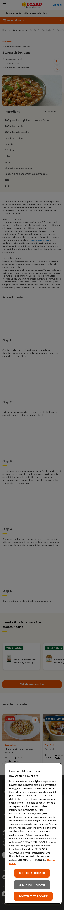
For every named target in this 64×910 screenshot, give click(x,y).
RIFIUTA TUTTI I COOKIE (32, 884)
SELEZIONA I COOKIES (32, 873)
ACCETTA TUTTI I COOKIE (33, 896)
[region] (33, 833)
